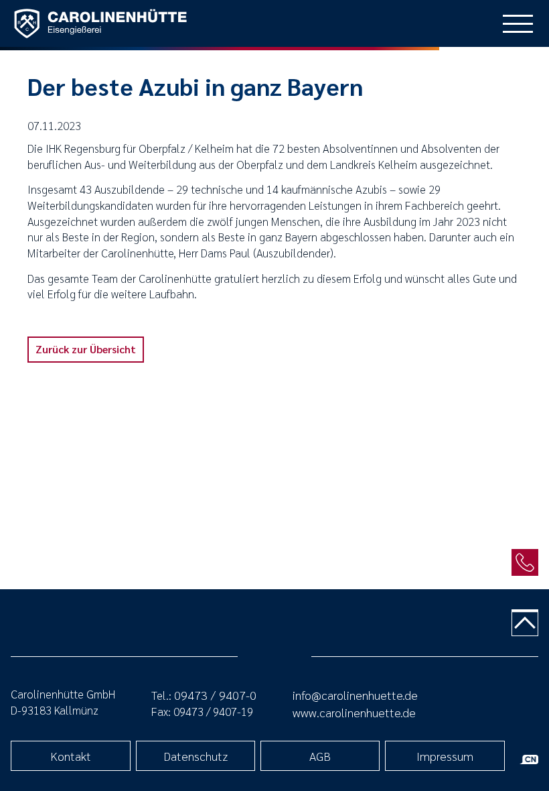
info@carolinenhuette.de (355, 695)
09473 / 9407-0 (215, 695)
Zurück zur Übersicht (85, 349)
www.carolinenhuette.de (354, 712)
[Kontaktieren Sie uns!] (525, 562)
